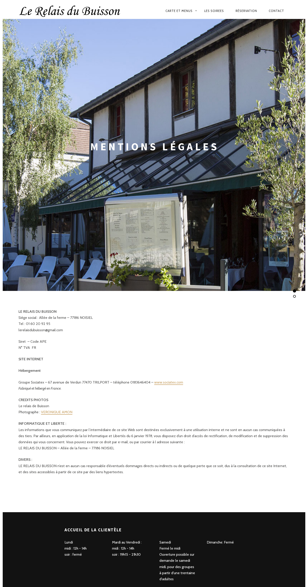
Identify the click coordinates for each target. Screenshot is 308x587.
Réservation (246, 11)
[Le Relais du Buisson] (78, 11)
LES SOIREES (214, 11)
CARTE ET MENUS (179, 11)
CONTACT (276, 11)
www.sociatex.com (168, 382)
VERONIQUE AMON (56, 412)
